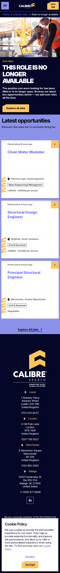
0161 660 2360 (30, 465)
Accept (30, 564)
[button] (53, 6)
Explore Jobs (20, 14)
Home (5, 14)
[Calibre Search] (27, 5)
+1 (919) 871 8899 (30, 492)
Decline (30, 556)
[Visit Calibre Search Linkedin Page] (30, 500)
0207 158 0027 (30, 439)
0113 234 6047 (30, 412)
